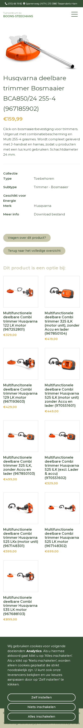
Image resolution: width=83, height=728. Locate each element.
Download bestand (49, 214)
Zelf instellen (41, 697)
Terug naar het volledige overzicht (34, 251)
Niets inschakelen (41, 707)
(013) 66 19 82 (14, 3)
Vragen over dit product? (27, 238)
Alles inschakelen (41, 716)
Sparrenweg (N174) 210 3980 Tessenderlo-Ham (51, 3)
